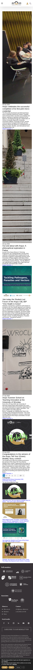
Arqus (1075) (6, 479)
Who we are (7, 609)
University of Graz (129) (9, 480)
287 (21, 476)
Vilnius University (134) (16, 479)
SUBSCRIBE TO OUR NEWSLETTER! (16, 629)
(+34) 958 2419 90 (21, 612)
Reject (11, 667)
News (5, 614)
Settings (18, 667)
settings (15, 664)
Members (6, 612)
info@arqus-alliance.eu (22, 609)
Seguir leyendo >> (7, 128)
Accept (4, 667)
